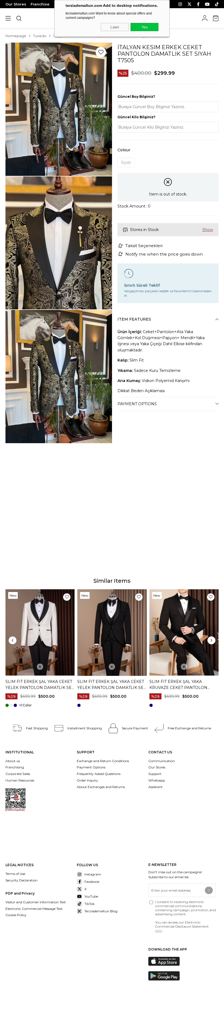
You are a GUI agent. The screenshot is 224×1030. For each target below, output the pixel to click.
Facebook (91, 882)
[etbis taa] (15, 799)
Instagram (92, 874)
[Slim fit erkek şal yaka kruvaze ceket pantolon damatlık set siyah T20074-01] (184, 632)
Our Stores (15, 4)
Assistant (155, 787)
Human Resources (19, 780)
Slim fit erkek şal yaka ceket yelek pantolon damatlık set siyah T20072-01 (111, 685)
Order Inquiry (87, 780)
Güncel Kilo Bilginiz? (136, 117)
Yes (145, 27)
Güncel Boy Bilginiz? (136, 96)
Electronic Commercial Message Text (34, 909)
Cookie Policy (15, 915)
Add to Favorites (66, 597)
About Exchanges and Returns (101, 787)
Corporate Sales (17, 774)
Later (114, 27)
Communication (161, 761)
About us (12, 761)
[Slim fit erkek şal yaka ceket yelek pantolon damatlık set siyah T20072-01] (111, 632)
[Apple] (168, 961)
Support (154, 774)
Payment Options (137, 403)
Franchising (15, 767)
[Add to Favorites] (101, 52)
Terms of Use (15, 874)
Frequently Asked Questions (98, 774)
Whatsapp (156, 780)
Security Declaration (21, 880)
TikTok (89, 904)
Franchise (40, 4)
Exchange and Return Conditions (103, 761)
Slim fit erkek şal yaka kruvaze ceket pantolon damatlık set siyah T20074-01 (181, 685)
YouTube (91, 896)
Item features (134, 319)
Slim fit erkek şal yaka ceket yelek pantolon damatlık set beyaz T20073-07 (39, 685)
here (158, 930)
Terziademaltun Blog (100, 911)
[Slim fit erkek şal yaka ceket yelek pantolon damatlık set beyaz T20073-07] (40, 632)
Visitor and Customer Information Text (35, 902)
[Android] (168, 976)
